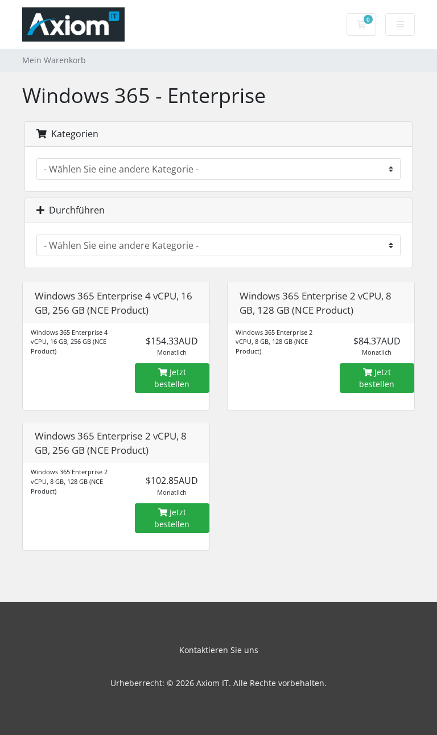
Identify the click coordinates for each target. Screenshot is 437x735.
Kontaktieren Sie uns (218, 649)
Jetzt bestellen (171, 378)
